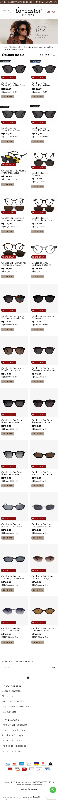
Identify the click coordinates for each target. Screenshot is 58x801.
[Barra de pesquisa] (9, 11)
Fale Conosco (9, 712)
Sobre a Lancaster (11, 691)
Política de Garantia (12, 740)
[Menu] (4, 11)
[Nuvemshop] (29, 789)
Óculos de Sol (15, 47)
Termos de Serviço (12, 751)
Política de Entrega (12, 735)
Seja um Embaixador (13, 701)
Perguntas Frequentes (14, 725)
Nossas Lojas (8, 696)
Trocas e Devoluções (13, 730)
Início (4, 47)
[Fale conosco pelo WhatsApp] (53, 790)
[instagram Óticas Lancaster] (28, 677)
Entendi (51, 798)
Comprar (8, 330)
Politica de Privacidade (14, 746)
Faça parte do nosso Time (16, 706)
